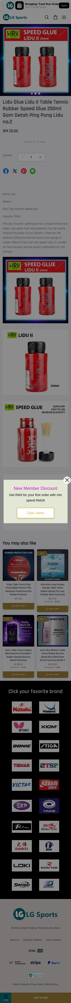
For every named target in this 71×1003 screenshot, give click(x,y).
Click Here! (35, 513)
